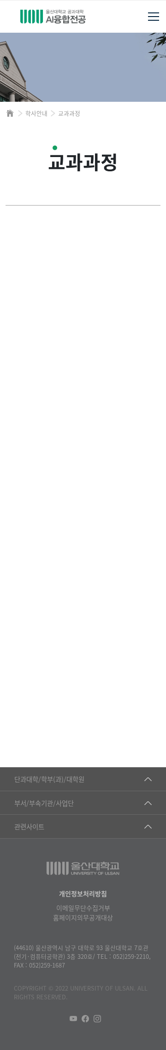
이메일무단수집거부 (83, 907)
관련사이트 (29, 826)
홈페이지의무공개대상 (83, 917)
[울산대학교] (83, 868)
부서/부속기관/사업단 (44, 803)
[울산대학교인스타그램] (97, 1018)
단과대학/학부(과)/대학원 (49, 779)
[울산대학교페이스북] (85, 1018)
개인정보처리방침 (83, 893)
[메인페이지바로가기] (53, 16)
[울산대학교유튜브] (73, 1018)
